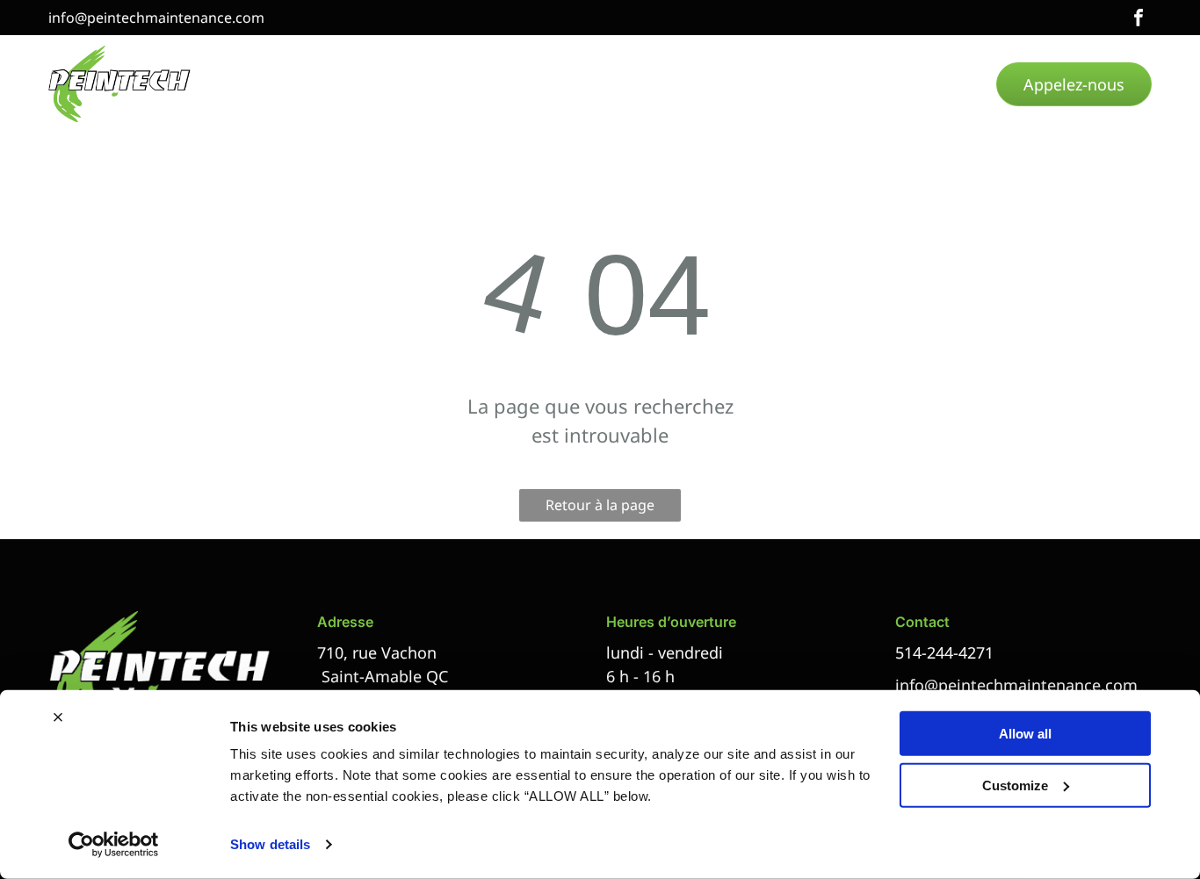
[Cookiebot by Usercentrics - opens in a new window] (114, 845)
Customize (1015, 784)
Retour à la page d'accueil (600, 508)
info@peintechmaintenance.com (156, 17)
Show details (270, 844)
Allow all (1025, 733)
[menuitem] (277, 84)
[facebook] (1138, 19)
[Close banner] (58, 717)
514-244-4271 (944, 652)
